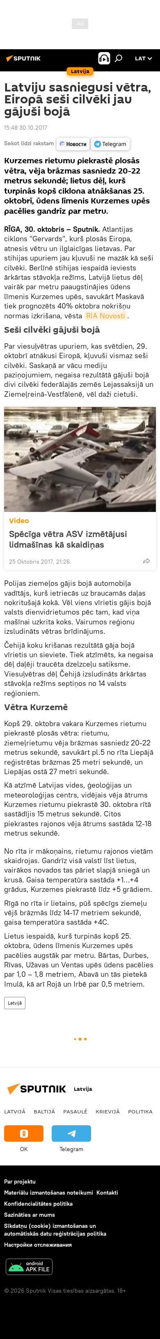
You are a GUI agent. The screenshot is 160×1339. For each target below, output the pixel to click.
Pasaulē (75, 1111)
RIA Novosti (105, 315)
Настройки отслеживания (38, 1244)
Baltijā (44, 1111)
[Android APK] (29, 1268)
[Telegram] (110, 144)
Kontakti (107, 1192)
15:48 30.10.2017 (25, 127)
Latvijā (15, 1003)
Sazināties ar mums (29, 1214)
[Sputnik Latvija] (24, 61)
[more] (146, 561)
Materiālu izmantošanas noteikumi (48, 1192)
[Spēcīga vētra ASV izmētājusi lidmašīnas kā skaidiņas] (80, 459)
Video (19, 521)
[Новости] (73, 144)
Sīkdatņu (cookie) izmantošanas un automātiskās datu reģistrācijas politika (55, 1229)
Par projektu (20, 1181)
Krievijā (108, 1111)
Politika (140, 1111)
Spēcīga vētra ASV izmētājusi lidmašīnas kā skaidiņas (68, 539)
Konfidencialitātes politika (38, 1203)
